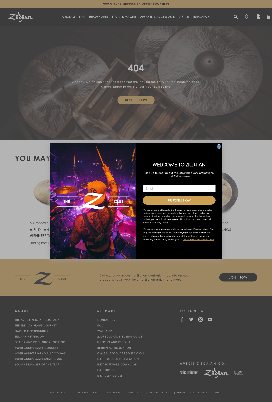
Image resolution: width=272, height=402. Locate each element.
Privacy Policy (200, 228)
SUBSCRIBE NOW (179, 200)
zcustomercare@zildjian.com (198, 239)
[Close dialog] (219, 146)
